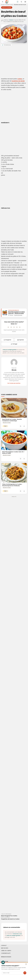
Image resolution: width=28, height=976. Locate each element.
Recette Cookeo (9, 4)
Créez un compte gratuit (9, 349)
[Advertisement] (14, 62)
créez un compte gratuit (13, 935)
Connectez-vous (17, 934)
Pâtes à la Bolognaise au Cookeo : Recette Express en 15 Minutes (12, 485)
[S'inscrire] (24, 972)
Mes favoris (4, 948)
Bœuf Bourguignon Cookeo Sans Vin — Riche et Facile (13, 452)
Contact (4, 945)
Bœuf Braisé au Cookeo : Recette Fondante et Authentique (12, 420)
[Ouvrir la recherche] (21, 1)
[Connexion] (2, 1)
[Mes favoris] (17, 1)
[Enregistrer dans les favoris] (20, 426)
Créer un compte (6, 950)
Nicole (11, 20)
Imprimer (21, 340)
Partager (14, 344)
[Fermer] (26, 964)
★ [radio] (8, 327)
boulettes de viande (18, 81)
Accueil (3, 4)
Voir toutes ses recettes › (14, 383)
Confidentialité (5, 953)
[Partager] (24, 426)
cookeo (19, 79)
